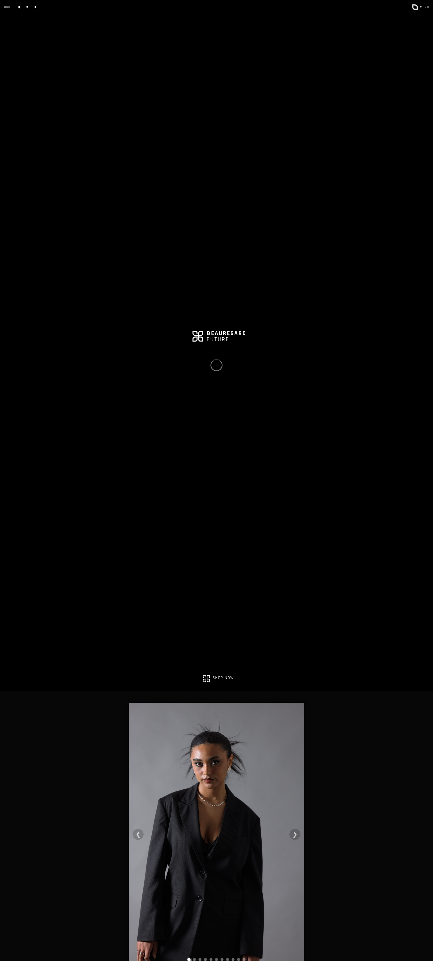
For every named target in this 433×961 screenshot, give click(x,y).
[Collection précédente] (19, 7)
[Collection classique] (27, 7)
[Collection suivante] (35, 7)
